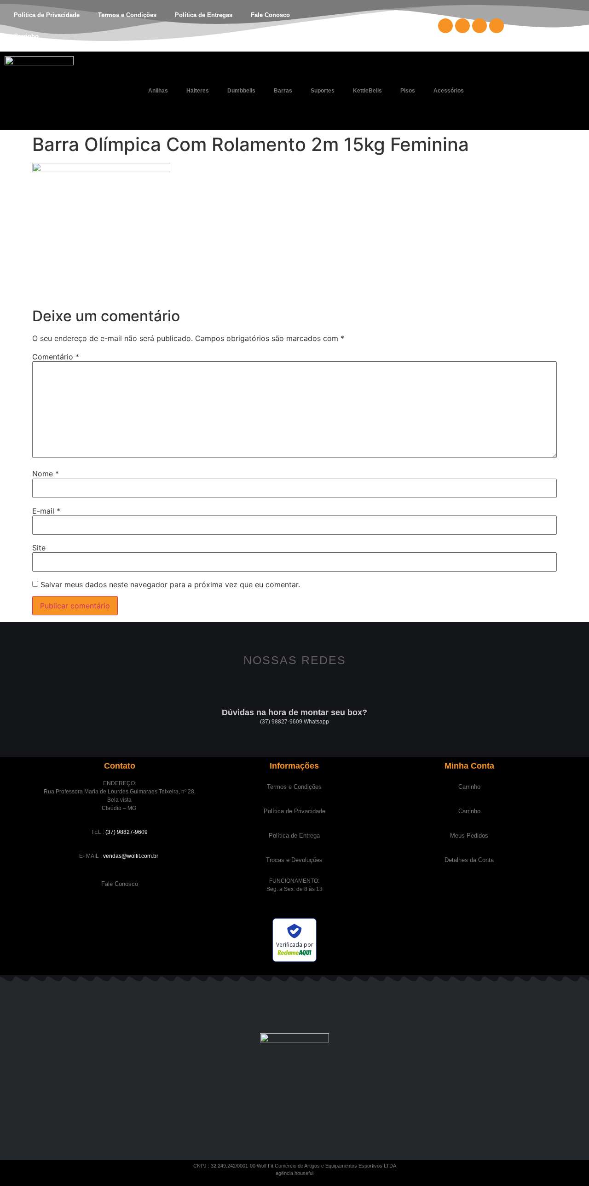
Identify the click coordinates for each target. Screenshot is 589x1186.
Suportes (323, 90)
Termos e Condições (127, 15)
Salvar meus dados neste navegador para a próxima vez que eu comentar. (170, 584)
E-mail (46, 511)
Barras (283, 90)
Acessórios (448, 90)
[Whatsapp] (496, 25)
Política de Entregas (203, 15)
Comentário (55, 356)
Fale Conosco (270, 15)
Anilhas (158, 90)
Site (39, 547)
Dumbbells (241, 90)
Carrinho (26, 36)
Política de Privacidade (47, 15)
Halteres (197, 90)
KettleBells (367, 90)
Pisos (407, 90)
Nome (45, 473)
